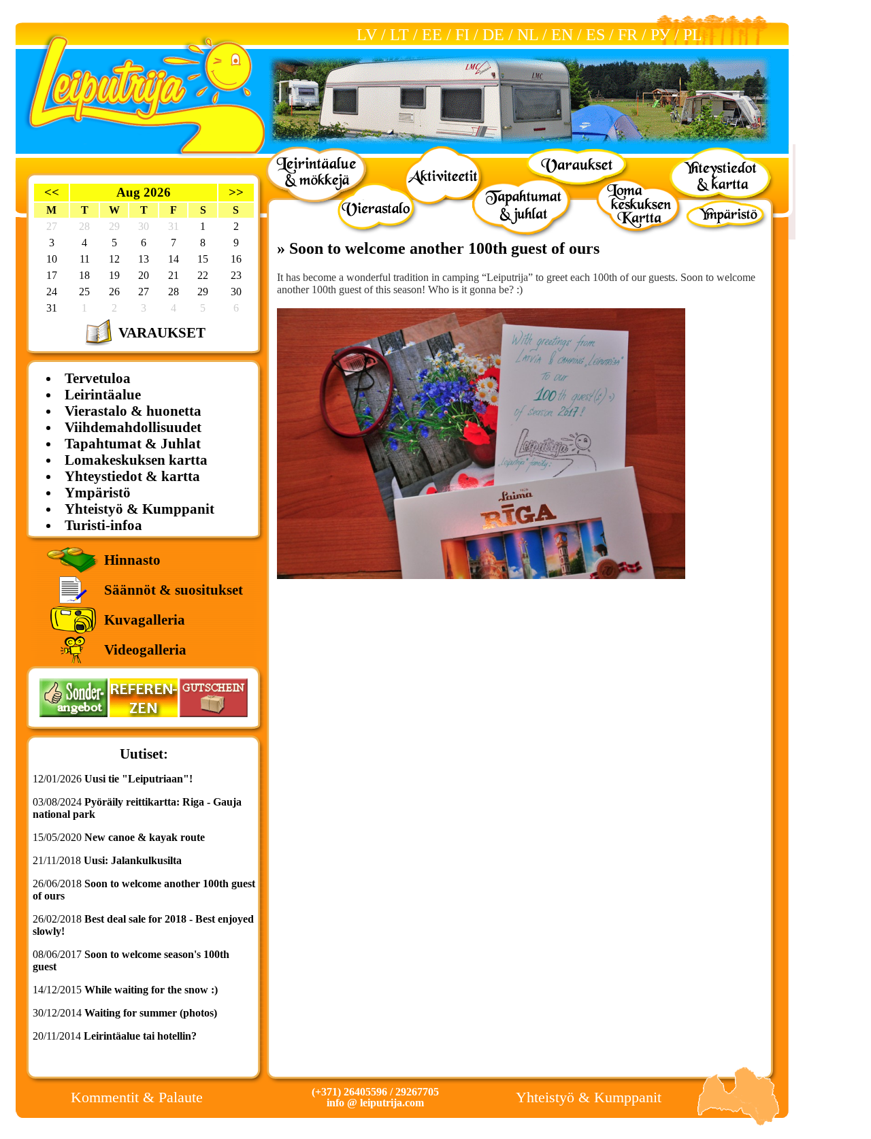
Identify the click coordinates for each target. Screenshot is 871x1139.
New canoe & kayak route (144, 837)
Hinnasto (132, 559)
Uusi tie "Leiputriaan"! (138, 779)
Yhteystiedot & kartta (132, 476)
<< (51, 192)
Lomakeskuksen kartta (136, 459)
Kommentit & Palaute (137, 1097)
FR (628, 35)
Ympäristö (98, 492)
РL (692, 35)
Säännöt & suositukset (173, 589)
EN (562, 35)
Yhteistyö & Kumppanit (139, 508)
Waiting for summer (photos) (150, 1013)
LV (367, 35)
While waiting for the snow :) (151, 989)
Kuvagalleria (144, 619)
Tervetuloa (98, 378)
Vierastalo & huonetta (133, 410)
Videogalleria (145, 649)
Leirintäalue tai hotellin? (140, 1036)
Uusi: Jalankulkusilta (133, 860)
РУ (660, 35)
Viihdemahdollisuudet (133, 427)
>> (236, 192)
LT (399, 35)
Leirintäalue (103, 394)
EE (432, 35)
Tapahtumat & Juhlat (133, 443)
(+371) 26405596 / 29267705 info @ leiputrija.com (375, 1097)
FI (462, 35)
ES (595, 35)
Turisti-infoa (103, 525)
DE (493, 35)
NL (527, 35)
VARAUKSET (162, 332)
